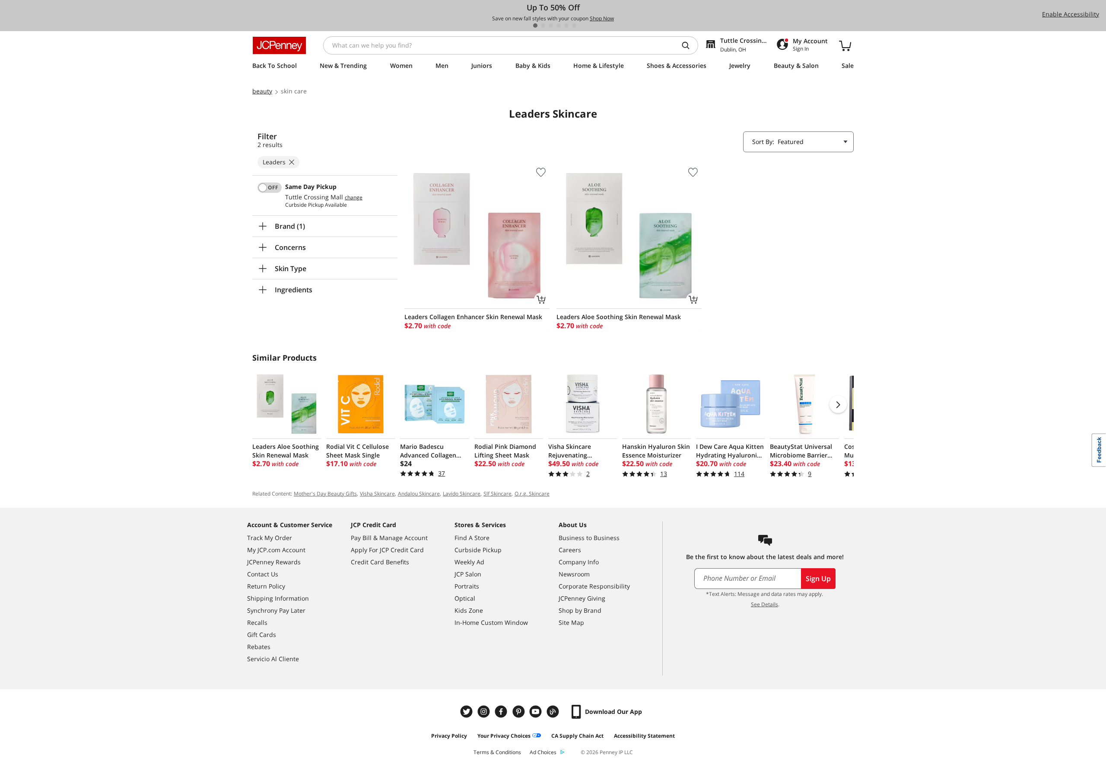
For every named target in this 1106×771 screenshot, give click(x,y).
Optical (464, 598)
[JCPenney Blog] (554, 711)
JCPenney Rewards (274, 562)
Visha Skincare (377, 493)
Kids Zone (468, 610)
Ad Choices (543, 752)
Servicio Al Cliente (273, 659)
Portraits (466, 586)
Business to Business (589, 538)
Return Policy (266, 586)
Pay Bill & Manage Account (389, 538)
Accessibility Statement (644, 735)
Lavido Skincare (461, 493)
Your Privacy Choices (504, 735)
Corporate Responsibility (594, 586)
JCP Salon (467, 574)
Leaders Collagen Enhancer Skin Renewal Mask (473, 317)
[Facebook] (502, 711)
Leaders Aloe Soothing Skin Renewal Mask (618, 317)
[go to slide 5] (566, 25)
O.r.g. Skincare (532, 493)
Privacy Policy (449, 735)
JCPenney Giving (582, 598)
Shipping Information (278, 598)
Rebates (258, 647)
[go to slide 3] (551, 25)
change (353, 197)
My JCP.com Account (276, 550)
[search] (689, 45)
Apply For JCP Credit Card (387, 550)
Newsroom (574, 574)
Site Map (571, 622)
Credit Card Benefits (380, 562)
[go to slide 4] (558, 25)
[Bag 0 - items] (845, 45)
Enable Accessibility (1070, 14)
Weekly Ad (469, 562)
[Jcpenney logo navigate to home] (279, 45)
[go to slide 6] (574, 25)
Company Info (579, 562)
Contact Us (262, 574)
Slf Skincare (497, 493)
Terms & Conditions (497, 752)
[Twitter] (467, 711)
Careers (570, 550)
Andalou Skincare (419, 493)
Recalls (257, 622)
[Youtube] (536, 711)
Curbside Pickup (478, 550)
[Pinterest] (519, 711)
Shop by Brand (580, 610)
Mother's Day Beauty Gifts (325, 493)
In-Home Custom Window (491, 622)
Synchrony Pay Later (276, 610)
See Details (764, 604)
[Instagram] (484, 711)
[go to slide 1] (535, 25)
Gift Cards (261, 634)
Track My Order (269, 538)
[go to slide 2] (543, 25)
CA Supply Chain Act (577, 735)
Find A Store (471, 538)
